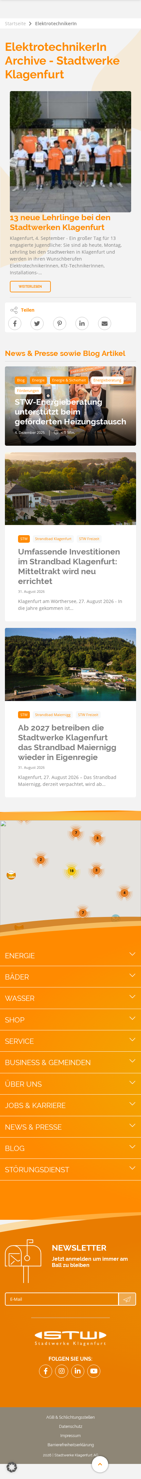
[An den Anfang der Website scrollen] (100, 1464)
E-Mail (16, 1299)
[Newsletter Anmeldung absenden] (127, 1299)
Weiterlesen (30, 286)
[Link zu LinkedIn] (77, 1371)
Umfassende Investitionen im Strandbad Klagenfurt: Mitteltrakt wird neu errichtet (69, 566)
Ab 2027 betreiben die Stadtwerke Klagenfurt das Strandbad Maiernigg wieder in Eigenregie (67, 742)
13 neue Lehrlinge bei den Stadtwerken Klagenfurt (60, 222)
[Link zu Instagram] (61, 1371)
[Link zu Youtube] (93, 1371)
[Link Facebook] (45, 1371)
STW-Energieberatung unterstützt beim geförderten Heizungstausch (70, 411)
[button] (11, 875)
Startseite (15, 23)
